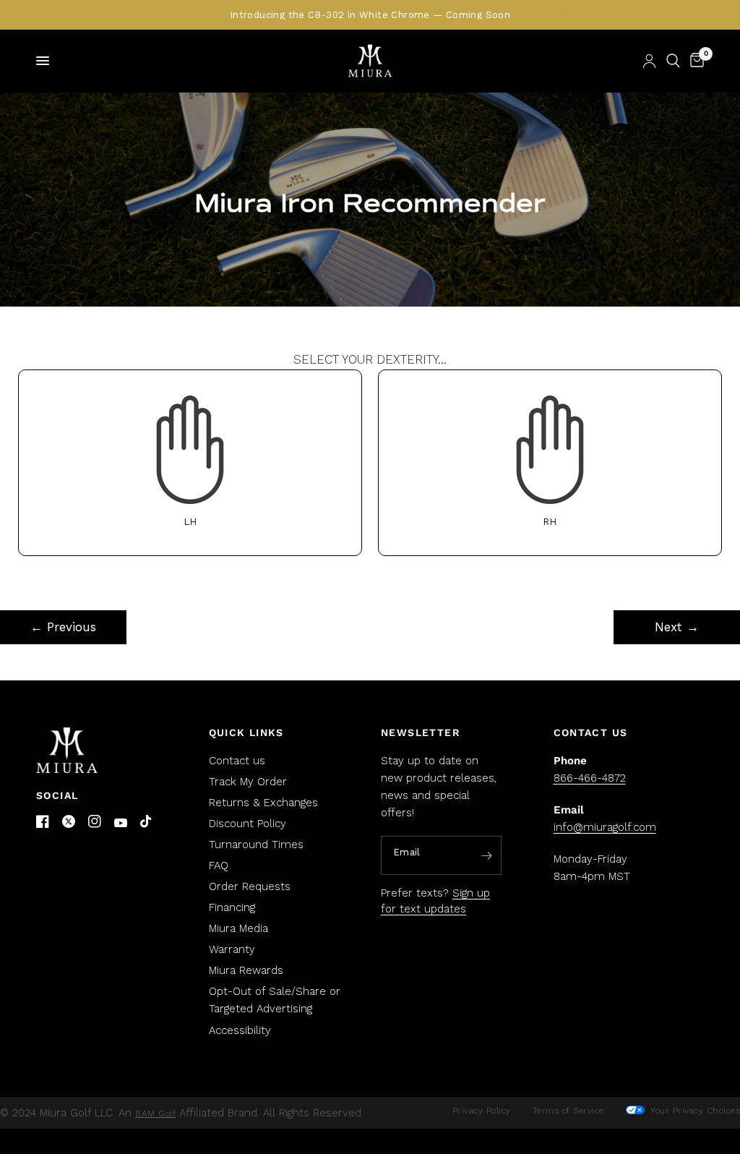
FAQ (218, 865)
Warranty (232, 949)
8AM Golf (155, 1113)
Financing (232, 907)
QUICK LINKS (246, 732)
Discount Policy (247, 823)
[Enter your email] (487, 856)
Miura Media (238, 928)
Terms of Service (568, 1111)
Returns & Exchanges (263, 802)
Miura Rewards (246, 970)
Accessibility (240, 1030)
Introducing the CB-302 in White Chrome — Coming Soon (370, 14)
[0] (694, 61)
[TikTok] (146, 822)
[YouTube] (120, 823)
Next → (677, 627)
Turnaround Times (256, 844)
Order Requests (250, 886)
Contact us (237, 760)
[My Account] (649, 61)
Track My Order (248, 781)
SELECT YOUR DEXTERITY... (370, 439)
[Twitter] (68, 821)
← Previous (63, 627)
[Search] (673, 61)
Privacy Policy (481, 1111)
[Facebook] (42, 821)
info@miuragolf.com (605, 827)
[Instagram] (94, 821)
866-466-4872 (590, 778)
